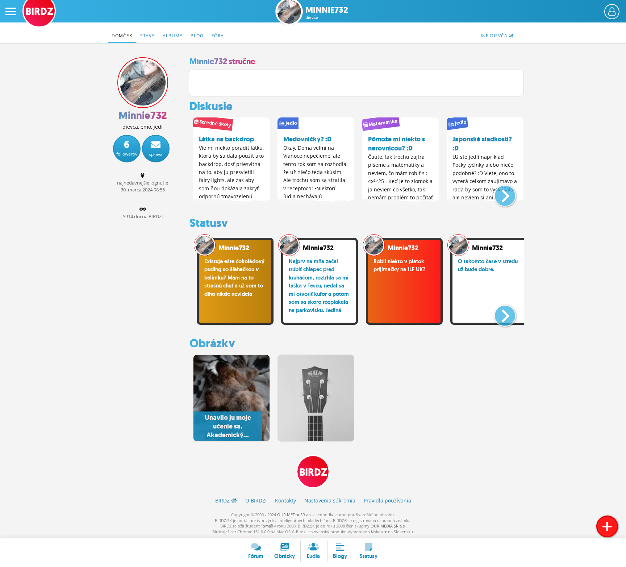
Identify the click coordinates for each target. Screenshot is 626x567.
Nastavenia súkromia (329, 500)
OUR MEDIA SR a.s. (294, 514)
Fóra (218, 36)
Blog (197, 36)
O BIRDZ (256, 500)
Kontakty (285, 500)
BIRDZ (313, 472)
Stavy (147, 36)
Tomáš (267, 526)
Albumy (173, 36)
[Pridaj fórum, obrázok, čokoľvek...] (607, 526)
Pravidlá (387, 500)
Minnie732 (326, 12)
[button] (499, 193)
